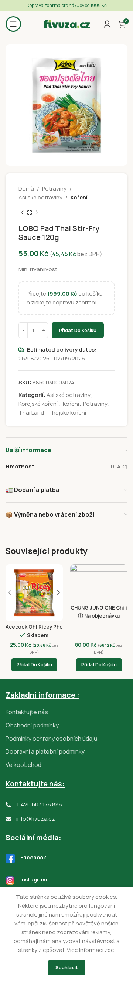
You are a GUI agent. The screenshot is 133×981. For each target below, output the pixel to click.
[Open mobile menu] (13, 24)
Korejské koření (38, 404)
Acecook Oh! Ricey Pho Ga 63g (34, 630)
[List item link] (66, 712)
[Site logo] (67, 23)
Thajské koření (67, 412)
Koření (79, 197)
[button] (34, 664)
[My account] (107, 24)
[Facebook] (10, 858)
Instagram (33, 879)
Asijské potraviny (40, 197)
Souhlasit (66, 967)
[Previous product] (22, 213)
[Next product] (37, 213)
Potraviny (54, 188)
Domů (26, 188)
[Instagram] (10, 880)
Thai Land (31, 412)
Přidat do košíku (77, 330)
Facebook (33, 857)
